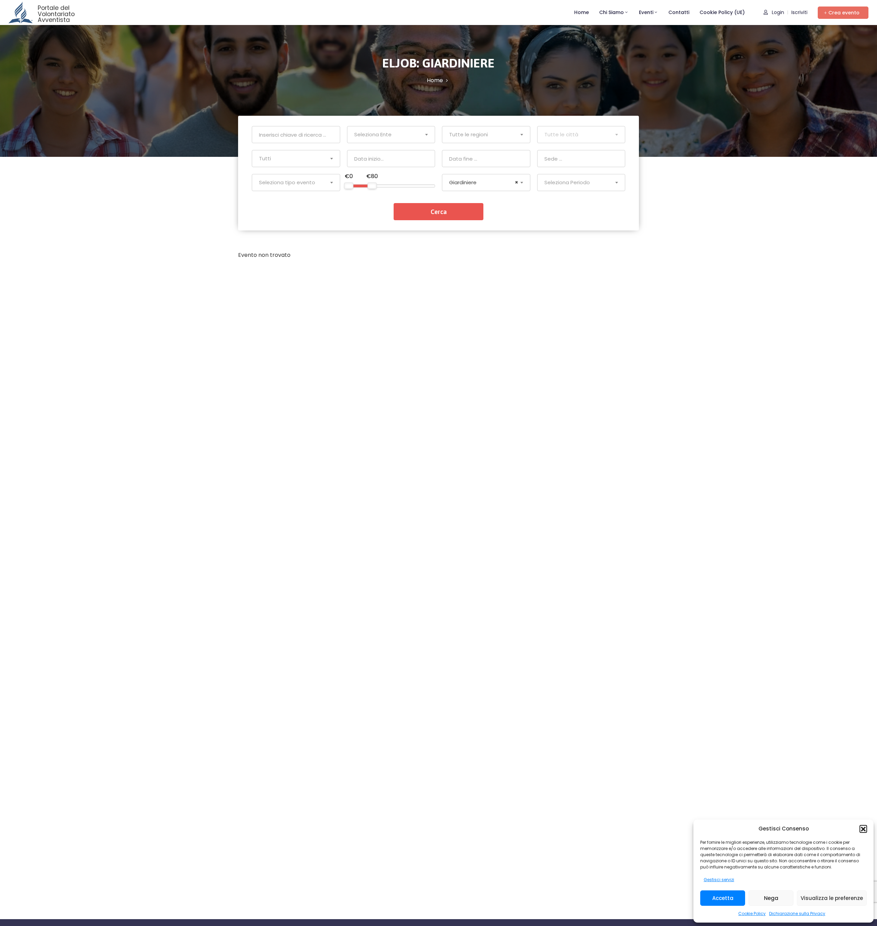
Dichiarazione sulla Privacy (797, 913)
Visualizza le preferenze (832, 898)
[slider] (348, 186)
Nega (771, 898)
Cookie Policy (752, 913)
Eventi (646, 12)
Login (777, 12)
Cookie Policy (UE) (722, 12)
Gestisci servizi (719, 880)
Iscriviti (799, 12)
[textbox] (391, 134)
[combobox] (391, 134)
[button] (863, 828)
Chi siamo (611, 12)
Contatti (678, 12)
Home (581, 12)
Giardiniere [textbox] (483, 182)
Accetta (722, 898)
